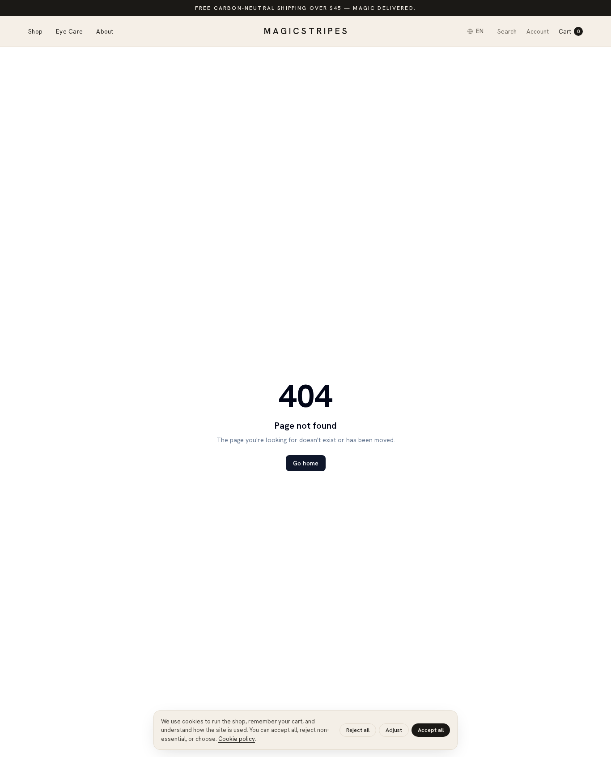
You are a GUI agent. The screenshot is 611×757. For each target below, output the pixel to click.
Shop (35, 31)
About (104, 31)
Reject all (357, 730)
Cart (569, 31)
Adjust (394, 730)
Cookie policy (236, 739)
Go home (305, 463)
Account (537, 31)
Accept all (431, 730)
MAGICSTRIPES (306, 31)
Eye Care (69, 31)
